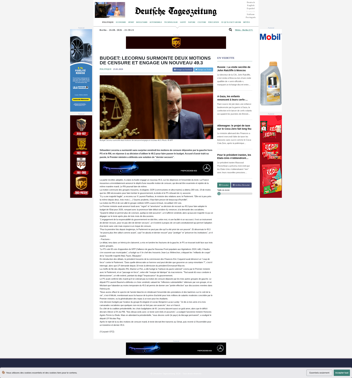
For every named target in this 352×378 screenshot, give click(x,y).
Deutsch (251, 2)
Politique (108, 22)
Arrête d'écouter (242, 185)
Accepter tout (341, 372)
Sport (131, 22)
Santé (183, 22)
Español (251, 8)
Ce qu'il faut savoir (231, 22)
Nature (191, 22)
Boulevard (141, 22)
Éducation (213, 22)
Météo (246, 22)
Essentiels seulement (319, 372)
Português (251, 17)
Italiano (251, 14)
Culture (202, 22)
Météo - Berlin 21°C (244, 30)
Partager (184, 70)
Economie (121, 22)
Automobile (155, 22)
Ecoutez (225, 185)
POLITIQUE (106, 69)
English (250, 5)
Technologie (171, 22)
